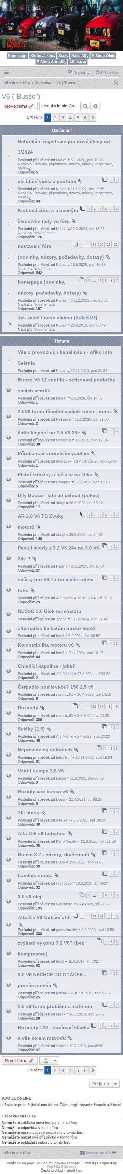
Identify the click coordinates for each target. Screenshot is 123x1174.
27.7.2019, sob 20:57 (87, 1014)
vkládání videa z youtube (47, 181)
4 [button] (70, 118)
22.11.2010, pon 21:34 (89, 370)
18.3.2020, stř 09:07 (92, 883)
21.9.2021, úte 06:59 (87, 778)
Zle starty (29, 812)
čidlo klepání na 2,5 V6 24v (49, 432)
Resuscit (63, 419)
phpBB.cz (74, 1170)
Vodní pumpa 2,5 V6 (41, 770)
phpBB (32, 1163)
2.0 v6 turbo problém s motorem (55, 1006)
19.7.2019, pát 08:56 (86, 1046)
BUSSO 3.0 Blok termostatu (49, 611)
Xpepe (61, 619)
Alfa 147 (62, 820)
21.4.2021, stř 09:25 (85, 799)
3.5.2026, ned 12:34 (91, 440)
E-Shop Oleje (103, 56)
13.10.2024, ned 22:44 (89, 619)
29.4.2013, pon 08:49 (88, 325)
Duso (60, 799)
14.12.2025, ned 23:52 (89, 300)
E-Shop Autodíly (51, 62)
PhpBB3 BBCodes (61, 1167)
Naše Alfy (79, 56)
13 (94, 706)
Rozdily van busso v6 (43, 791)
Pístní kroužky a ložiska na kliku (55, 474)
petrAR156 (65, 993)
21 (108, 244)
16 (116, 706)
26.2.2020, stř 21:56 (93, 904)
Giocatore (64, 904)
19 (94, 244)
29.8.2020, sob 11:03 (86, 862)
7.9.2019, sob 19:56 (94, 993)
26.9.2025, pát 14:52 (86, 534)
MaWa (61, 160)
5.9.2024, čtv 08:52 (84, 636)
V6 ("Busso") (21, 96)
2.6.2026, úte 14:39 (86, 398)
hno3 (60, 636)
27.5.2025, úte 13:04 (88, 566)
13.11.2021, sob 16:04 (94, 757)
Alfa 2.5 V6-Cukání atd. (44, 917)
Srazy (63, 56)
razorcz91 (64, 694)
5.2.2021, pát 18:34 (89, 820)
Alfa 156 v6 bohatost (42, 833)
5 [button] (78, 118)
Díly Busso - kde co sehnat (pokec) (59, 495)
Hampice (63, 482)
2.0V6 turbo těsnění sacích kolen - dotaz (65, 411)
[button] (93, 118)
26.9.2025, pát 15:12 (86, 503)
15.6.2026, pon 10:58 (88, 264)
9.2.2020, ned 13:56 (97, 930)
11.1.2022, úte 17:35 (87, 189)
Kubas (61, 189)
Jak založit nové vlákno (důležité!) (57, 317)
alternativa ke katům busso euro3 (57, 628)
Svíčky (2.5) (31, 729)
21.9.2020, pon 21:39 (98, 841)
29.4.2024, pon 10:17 (85, 653)
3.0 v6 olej (29, 896)
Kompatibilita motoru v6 (46, 645)
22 (116, 244)
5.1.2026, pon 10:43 (87, 160)
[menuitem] (107, 73)
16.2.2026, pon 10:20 (92, 482)
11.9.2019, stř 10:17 (84, 961)
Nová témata (44, 233)
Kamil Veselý (66, 841)
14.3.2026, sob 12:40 (99, 461)
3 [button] (63, 118)
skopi (60, 503)
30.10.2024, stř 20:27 (94, 598)
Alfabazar (77, 62)
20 (101, 244)
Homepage (17, 56)
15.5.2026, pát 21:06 (92, 419)
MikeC (61, 398)
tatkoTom (63, 757)
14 (101, 706)
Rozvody (28, 707)
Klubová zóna (42, 56)
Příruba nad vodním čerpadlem (53, 453)
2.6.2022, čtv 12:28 (93, 715)
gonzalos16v (66, 930)
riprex (61, 1014)
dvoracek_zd (67, 461)
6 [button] (85, 118)
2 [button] (55, 118)
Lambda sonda (35, 875)
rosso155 (64, 883)
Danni (61, 778)
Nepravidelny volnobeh (45, 749)
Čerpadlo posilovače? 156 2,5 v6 (56, 687)
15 (108, 706)
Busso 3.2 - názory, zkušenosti (53, 854)
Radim (61, 566)
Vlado (60, 1046)
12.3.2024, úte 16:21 (88, 229)
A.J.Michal (64, 598)
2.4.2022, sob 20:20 (93, 736)
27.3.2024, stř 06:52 (93, 674)
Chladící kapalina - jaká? (46, 666)
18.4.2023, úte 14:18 (94, 694)
